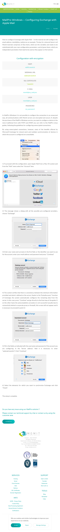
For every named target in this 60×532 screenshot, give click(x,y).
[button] (56, 4)
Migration (32, 9)
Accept (16, 525)
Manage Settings (41, 525)
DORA (17, 9)
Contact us (8, 421)
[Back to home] (8, 4)
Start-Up (54, 9)
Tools (30, 12)
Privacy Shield (43, 9)
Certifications (8, 9)
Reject (27, 525)
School (24, 9)
